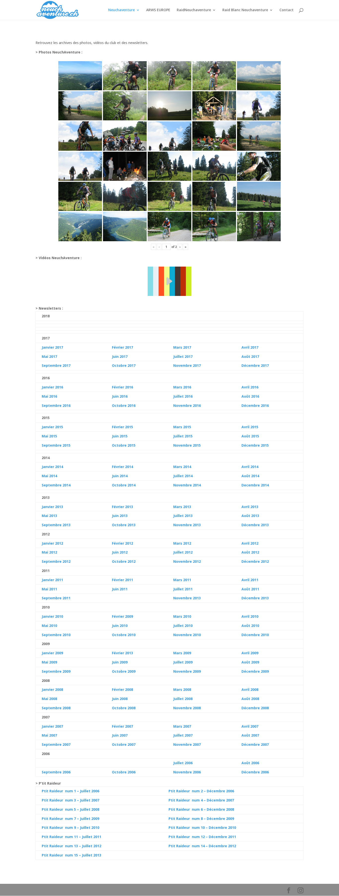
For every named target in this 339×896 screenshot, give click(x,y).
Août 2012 (250, 552)
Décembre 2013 (255, 524)
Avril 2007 (249, 726)
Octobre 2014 (124, 485)
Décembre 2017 (255, 365)
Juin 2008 (120, 698)
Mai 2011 (49, 589)
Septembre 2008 (56, 708)
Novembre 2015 (187, 445)
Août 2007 (250, 735)
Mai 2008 (49, 698)
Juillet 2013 (183, 515)
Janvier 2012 (52, 543)
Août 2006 (250, 762)
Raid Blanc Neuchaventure (245, 10)
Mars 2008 (182, 689)
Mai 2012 (49, 552)
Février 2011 (122, 579)
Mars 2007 (182, 726)
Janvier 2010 (52, 616)
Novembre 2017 (187, 365)
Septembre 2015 (56, 445)
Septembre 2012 (56, 561)
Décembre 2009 (255, 671)
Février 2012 (122, 543)
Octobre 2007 (124, 744)
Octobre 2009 (124, 671)
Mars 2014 (182, 466)
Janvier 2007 (52, 726)
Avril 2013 (249, 506)
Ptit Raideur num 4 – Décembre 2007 (201, 800)
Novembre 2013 (187, 524)
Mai (45, 475)
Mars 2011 (182, 579)
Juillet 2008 (183, 698)
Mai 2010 (49, 625)
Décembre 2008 (255, 708)
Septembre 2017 (56, 365)
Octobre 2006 (124, 772)
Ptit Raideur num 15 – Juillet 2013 (71, 855)
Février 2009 (122, 616)
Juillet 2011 (183, 589)
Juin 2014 (120, 475)
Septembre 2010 (56, 634)
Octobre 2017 (124, 365)
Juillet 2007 (183, 735)
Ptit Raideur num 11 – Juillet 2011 (71, 836)
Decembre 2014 (255, 485)
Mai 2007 (49, 735)
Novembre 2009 (187, 671)
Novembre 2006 (187, 772)
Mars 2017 (182, 347)
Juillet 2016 (183, 396)
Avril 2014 (249, 466)
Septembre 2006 (56, 772)
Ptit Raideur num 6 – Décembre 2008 (201, 809)
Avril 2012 (249, 543)
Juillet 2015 (183, 436)
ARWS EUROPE (158, 10)
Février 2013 (122, 506)
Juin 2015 (120, 436)
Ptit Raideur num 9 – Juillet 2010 (70, 827)
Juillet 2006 (183, 762)
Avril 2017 (249, 347)
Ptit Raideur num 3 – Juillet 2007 (70, 800)
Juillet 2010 (183, 625)
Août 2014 (250, 475)
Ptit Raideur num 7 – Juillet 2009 (70, 818)
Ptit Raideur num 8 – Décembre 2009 (201, 818)
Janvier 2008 (52, 689)
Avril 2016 (249, 387)
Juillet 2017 (183, 356)
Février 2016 (122, 387)
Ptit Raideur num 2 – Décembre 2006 (201, 791)
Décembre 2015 (255, 445)
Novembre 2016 (187, 405)
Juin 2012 (120, 552)
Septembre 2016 (56, 405)
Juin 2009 (120, 662)
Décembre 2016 (255, 405)
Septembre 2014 (56, 485)
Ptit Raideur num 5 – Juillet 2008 (70, 809)
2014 (52, 475)
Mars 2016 (182, 387)
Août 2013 (250, 515)
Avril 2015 (249, 426)
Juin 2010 (120, 625)
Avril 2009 (249, 653)
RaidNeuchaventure (194, 10)
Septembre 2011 (56, 598)
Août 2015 (250, 436)
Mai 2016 (49, 396)
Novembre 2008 (187, 708)
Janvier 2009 (52, 653)
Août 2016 (250, 396)
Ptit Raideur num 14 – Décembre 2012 (202, 846)
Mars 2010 (182, 616)
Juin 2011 (120, 589)
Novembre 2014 (187, 485)
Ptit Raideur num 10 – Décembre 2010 (202, 827)
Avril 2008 (249, 689)
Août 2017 (250, 356)
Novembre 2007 (187, 744)
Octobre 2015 (124, 445)
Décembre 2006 (255, 772)
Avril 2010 (249, 616)
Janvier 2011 (52, 579)
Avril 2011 (249, 579)
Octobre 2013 (124, 524)
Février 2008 (122, 689)
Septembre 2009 (56, 671)
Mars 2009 (182, 653)
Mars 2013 (182, 506)
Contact (286, 10)
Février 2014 (122, 466)
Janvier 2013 (52, 506)
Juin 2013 (120, 515)
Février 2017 (122, 347)
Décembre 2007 (255, 744)
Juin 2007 (120, 735)
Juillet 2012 (183, 552)
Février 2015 (122, 426)
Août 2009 (250, 662)
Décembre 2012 (255, 561)
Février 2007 (122, 726)
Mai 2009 (49, 662)
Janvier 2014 (52, 466)
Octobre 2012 (124, 561)
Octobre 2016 (124, 405)
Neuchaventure (121, 10)
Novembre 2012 (187, 561)
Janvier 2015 (52, 426)
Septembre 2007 (56, 744)
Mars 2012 (182, 543)
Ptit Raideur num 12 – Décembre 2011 (202, 836)
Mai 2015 (49, 436)
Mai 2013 (49, 515)
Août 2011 (250, 589)
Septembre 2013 (56, 524)
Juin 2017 (120, 356)
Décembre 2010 (255, 634)
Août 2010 (250, 625)
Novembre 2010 (187, 634)
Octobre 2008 (124, 708)
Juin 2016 (120, 396)
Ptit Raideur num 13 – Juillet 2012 (71, 846)
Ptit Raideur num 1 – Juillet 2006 (70, 791)
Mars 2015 (182, 426)
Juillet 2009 (183, 662)
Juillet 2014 (183, 475)
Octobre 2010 (124, 634)
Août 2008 (250, 698)
